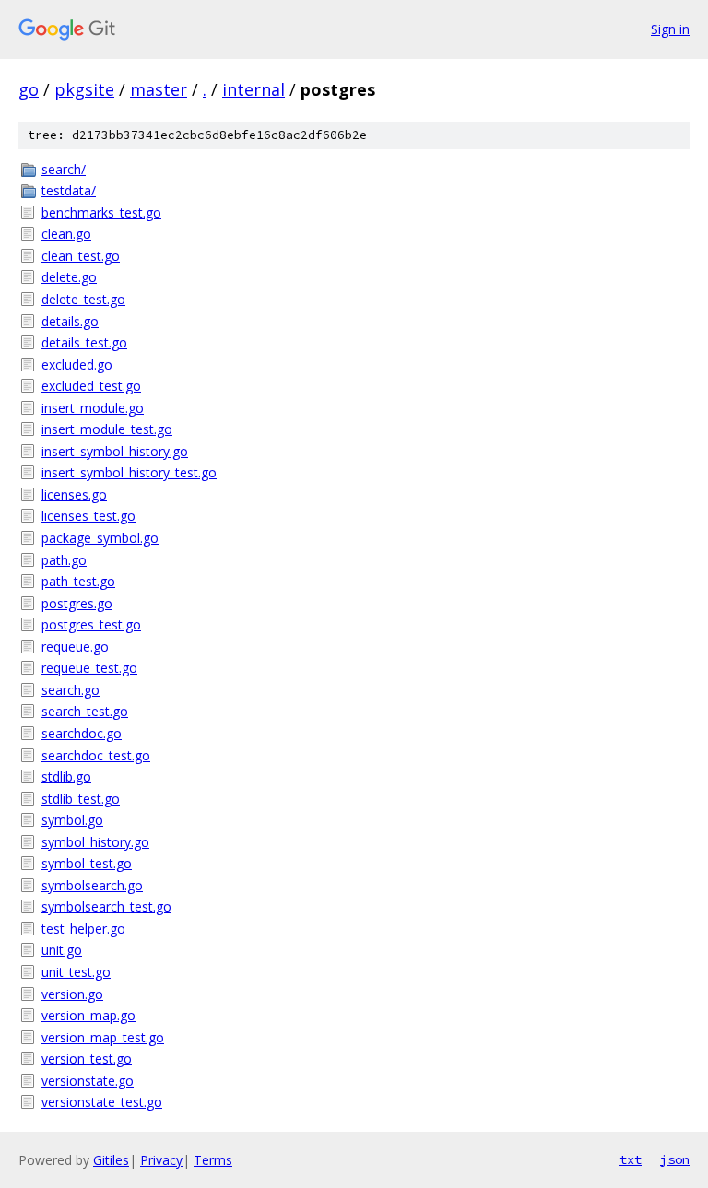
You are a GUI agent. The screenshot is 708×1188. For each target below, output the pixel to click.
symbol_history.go (95, 842)
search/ (63, 169)
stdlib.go (66, 776)
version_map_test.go (102, 1037)
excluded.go (76, 364)
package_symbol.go (100, 538)
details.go (70, 321)
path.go (64, 560)
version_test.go (86, 1058)
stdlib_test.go (80, 798)
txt (631, 1159)
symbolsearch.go (92, 885)
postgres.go (76, 603)
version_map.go (88, 1015)
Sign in (670, 29)
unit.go (61, 950)
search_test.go (84, 711)
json (675, 1159)
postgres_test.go (91, 624)
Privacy (161, 1160)
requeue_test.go (89, 667)
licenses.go (74, 494)
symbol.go (72, 820)
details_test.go (84, 342)
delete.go (69, 277)
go (28, 89)
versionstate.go (87, 1080)
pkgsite (84, 89)
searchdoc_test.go (95, 755)
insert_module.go (92, 408)
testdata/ (68, 190)
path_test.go (78, 581)
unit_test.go (76, 972)
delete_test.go (83, 299)
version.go (72, 994)
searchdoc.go (81, 733)
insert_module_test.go (106, 429)
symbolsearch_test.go (106, 906)
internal (253, 89)
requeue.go (75, 646)
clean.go (66, 233)
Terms (213, 1160)
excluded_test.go (91, 385)
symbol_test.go (86, 863)
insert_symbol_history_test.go (129, 472)
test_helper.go (83, 928)
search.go (70, 690)
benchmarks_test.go (101, 212)
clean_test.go (80, 256)
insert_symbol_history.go (114, 451)
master (158, 89)
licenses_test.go (88, 515)
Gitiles (111, 1160)
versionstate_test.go (101, 1102)
